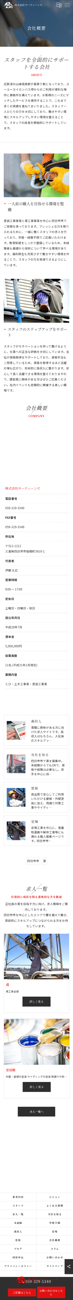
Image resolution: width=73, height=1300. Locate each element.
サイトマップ (55, 1266)
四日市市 (33, 861)
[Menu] (67, 5)
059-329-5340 (14, 508)
